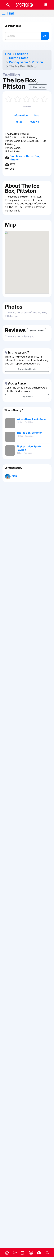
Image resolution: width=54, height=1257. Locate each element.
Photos (18, 121)
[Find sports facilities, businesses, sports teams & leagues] (39, 1253)
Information (21, 115)
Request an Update (27, 369)
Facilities (21, 54)
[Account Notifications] (47, 1253)
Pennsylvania (18, 62)
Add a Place (27, 396)
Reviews (34, 121)
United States (18, 58)
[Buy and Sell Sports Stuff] (31, 1253)
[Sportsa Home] (7, 1253)
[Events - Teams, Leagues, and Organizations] (23, 1253)
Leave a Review (36, 330)
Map (36, 115)
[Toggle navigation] (45, 5)
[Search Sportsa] (7, 5)
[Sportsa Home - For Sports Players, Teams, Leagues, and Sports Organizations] (26, 5)
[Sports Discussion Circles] (15, 1252)
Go (44, 35)
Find (10, 13)
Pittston (37, 62)
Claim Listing (38, 87)
